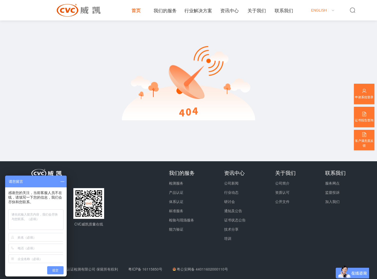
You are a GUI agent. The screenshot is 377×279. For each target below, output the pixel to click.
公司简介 (282, 183)
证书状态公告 (235, 219)
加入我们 (332, 201)
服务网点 (332, 183)
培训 (227, 238)
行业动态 (231, 192)
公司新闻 (231, 183)
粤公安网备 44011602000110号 (202, 269)
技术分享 (231, 229)
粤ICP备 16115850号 (145, 269)
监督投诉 (332, 192)
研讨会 (229, 201)
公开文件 (282, 201)
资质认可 (282, 192)
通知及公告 (233, 210)
